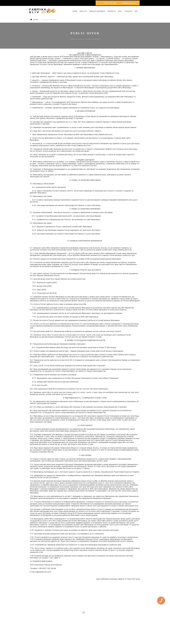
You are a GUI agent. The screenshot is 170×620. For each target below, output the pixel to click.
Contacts (128, 11)
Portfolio (111, 11)
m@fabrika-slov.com (129, 3)
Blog (120, 11)
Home (75, 11)
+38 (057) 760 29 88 (109, 3)
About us (83, 11)
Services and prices (97, 11)
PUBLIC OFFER (93, 604)
